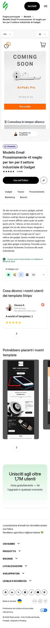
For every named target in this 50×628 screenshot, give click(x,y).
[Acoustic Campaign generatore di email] (8, 275)
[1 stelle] (4, 171)
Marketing (10, 197)
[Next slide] (16, 333)
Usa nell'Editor (20, 180)
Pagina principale (11, 16)
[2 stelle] (6, 171)
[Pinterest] (44, 592)
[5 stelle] (13, 171)
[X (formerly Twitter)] (18, 592)
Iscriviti (32, 6)
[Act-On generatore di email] (15, 275)
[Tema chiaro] (39, 34)
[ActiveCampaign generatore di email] (21, 275)
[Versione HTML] (5, 34)
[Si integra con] (43, 275)
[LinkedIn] (12, 592)
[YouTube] (38, 592)
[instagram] (25, 592)
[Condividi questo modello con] (43, 180)
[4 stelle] (11, 171)
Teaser (20, 192)
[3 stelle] (9, 171)
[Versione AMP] (10, 34)
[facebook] (5, 592)
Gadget (8, 192)
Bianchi (23, 197)
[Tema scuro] (45, 34)
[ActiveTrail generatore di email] (27, 275)
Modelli (27, 16)
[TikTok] (31, 592)
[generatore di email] (5, 6)
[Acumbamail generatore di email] (33, 275)
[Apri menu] (45, 6)
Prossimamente (36, 192)
